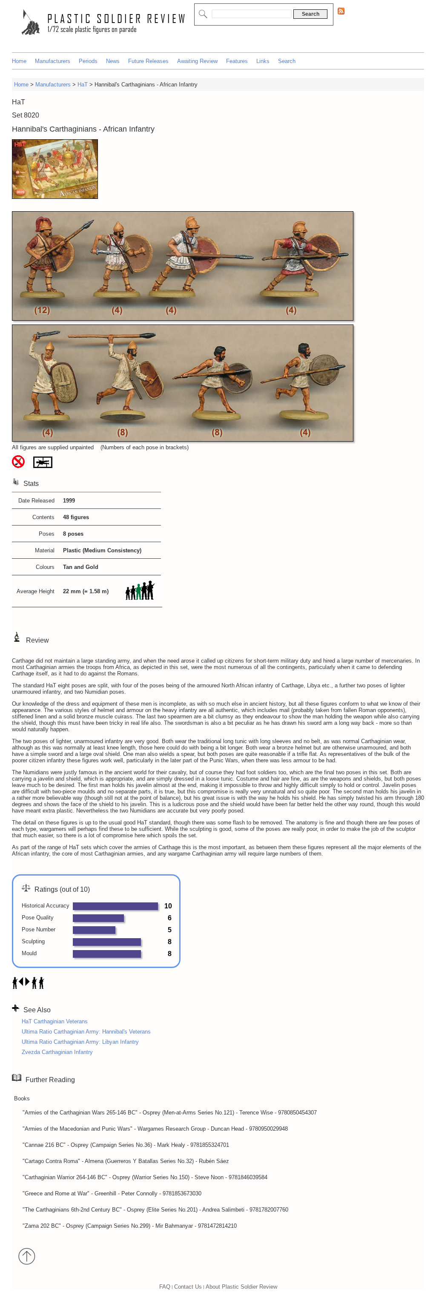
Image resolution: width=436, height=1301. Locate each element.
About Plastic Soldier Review (241, 1286)
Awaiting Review (197, 61)
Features (237, 61)
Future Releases (148, 61)
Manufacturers (52, 61)
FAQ (164, 1286)
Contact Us (188, 1286)
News (113, 61)
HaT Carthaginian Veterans (55, 1021)
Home (19, 61)
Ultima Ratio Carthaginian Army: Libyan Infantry (80, 1042)
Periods (88, 61)
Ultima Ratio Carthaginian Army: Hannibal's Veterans (86, 1031)
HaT (82, 84)
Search (286, 61)
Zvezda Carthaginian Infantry (57, 1052)
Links (263, 61)
